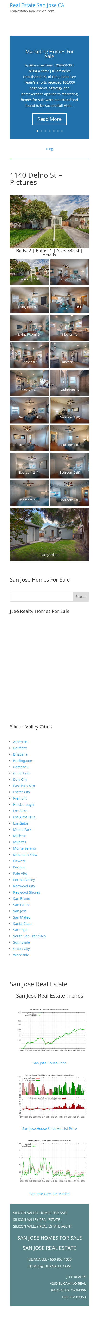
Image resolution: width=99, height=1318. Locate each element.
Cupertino (21, 773)
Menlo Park (22, 829)
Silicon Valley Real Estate (36, 1219)
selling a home (39, 71)
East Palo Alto (24, 785)
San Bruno (21, 898)
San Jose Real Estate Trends (49, 995)
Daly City (20, 779)
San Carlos (21, 904)
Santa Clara (22, 923)
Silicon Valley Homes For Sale (40, 1212)
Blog (49, 149)
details (49, 255)
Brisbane (20, 754)
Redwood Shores (26, 892)
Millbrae (20, 836)
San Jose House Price (49, 1063)
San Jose (20, 911)
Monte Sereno (24, 848)
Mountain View (25, 854)
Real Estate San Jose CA (37, 5)
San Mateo (21, 917)
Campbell (21, 767)
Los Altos (20, 810)
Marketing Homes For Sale (49, 54)
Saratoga (20, 930)
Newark (19, 861)
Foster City (21, 792)
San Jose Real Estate (39, 984)
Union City (21, 948)
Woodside (21, 955)
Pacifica (19, 867)
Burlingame (22, 760)
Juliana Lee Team (41, 65)
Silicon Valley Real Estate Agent (42, 1226)
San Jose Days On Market (50, 1193)
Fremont (20, 798)
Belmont (20, 748)
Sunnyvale (21, 942)
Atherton (20, 742)
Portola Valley (24, 879)
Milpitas (19, 842)
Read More (49, 119)
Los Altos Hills (24, 817)
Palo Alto (20, 873)
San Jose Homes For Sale (40, 579)
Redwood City (24, 886)
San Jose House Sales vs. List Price (49, 1128)
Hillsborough (23, 804)
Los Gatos (21, 823)
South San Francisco (29, 936)
